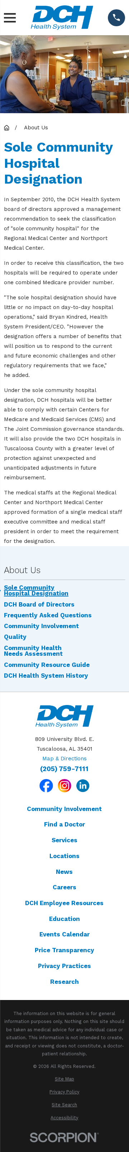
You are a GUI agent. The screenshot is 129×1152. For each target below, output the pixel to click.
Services (64, 840)
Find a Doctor (64, 824)
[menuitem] (64, 1079)
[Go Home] (6, 127)
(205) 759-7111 (64, 769)
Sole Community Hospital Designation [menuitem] (36, 591)
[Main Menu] (10, 18)
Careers (64, 887)
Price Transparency (64, 950)
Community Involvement (64, 808)
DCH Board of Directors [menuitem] (39, 605)
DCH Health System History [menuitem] (46, 676)
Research (64, 981)
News (64, 871)
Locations (64, 856)
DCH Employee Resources (64, 903)
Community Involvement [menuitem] (41, 626)
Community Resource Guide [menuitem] (47, 665)
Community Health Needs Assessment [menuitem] (33, 651)
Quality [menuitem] (15, 637)
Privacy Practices (64, 965)
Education (64, 918)
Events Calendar (64, 934)
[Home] (62, 17)
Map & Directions (64, 758)
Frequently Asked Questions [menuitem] (48, 615)
